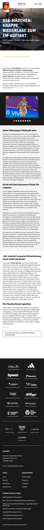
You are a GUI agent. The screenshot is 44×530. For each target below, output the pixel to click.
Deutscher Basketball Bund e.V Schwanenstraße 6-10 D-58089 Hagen (12, 458)
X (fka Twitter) (26, 477)
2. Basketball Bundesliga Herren (13, 515)
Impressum (6, 483)
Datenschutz (7, 487)
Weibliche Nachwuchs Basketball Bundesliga (17, 509)
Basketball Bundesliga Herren (12, 512)
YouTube (24, 487)
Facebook (25, 480)
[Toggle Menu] (37, 4)
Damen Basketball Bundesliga (12, 518)
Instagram (25, 483)
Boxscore (6, 327)
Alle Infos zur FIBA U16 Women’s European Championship (20, 334)
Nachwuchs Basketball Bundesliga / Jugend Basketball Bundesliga (20, 504)
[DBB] (6, 7)
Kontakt (5, 480)
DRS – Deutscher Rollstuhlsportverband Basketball (19, 500)
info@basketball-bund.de (15, 466)
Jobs (4, 477)
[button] (14, 121)
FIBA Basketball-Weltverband (12, 497)
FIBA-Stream (18, 88)
